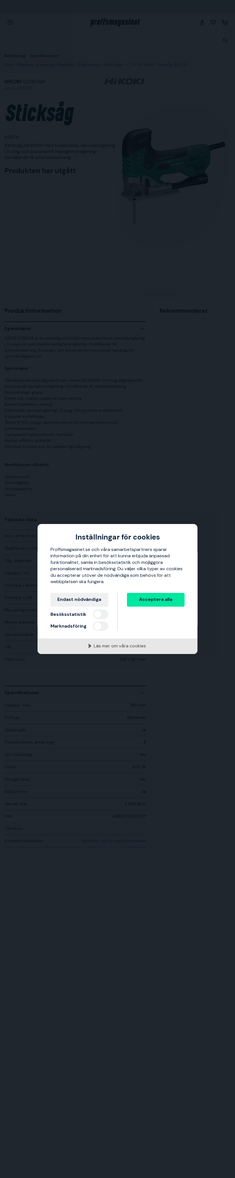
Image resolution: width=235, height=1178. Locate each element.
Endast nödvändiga (79, 599)
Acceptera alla (155, 599)
